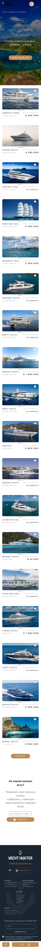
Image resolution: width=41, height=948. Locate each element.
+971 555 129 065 (10, 914)
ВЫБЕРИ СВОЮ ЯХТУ (20, 58)
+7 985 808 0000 (20, 901)
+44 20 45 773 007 (11, 886)
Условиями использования (23, 938)
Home (4, 12)
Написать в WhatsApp (22, 820)
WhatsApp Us (24, 870)
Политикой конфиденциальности (15, 939)
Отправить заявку (20, 814)
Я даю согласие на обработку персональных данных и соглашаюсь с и (21, 938)
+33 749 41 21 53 (28, 886)
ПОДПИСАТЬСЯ (20, 932)
